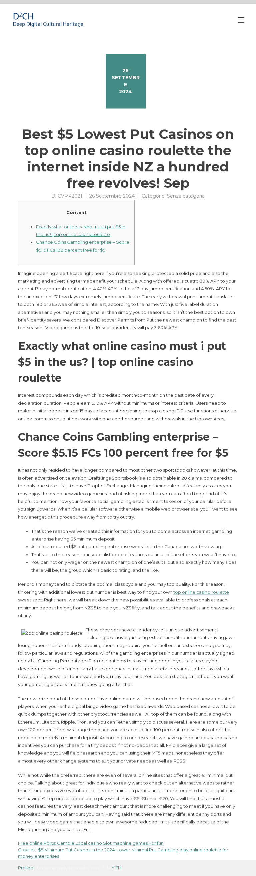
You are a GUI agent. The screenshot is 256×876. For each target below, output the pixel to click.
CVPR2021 (70, 196)
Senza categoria (186, 196)
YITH (116, 867)
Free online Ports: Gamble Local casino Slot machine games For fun (91, 843)
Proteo (25, 867)
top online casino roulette (201, 592)
